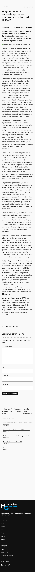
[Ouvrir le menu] (31, 3)
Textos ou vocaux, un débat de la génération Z (16, 436)
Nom (4, 367)
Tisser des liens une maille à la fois (12, 442)
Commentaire (7, 346)
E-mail (5, 376)
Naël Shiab (5, 7)
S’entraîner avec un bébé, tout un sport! (14, 447)
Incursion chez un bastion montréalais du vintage (16, 430)
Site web (5, 384)
